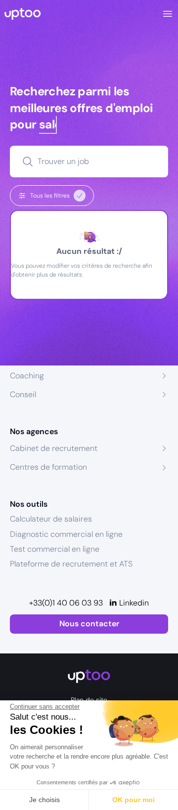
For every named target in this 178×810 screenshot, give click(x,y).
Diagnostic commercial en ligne (66, 534)
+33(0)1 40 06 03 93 (66, 603)
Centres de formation (48, 467)
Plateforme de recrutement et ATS (71, 564)
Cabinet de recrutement (53, 448)
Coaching (27, 375)
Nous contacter (89, 623)
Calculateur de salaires (51, 519)
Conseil (23, 394)
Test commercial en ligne (54, 549)
